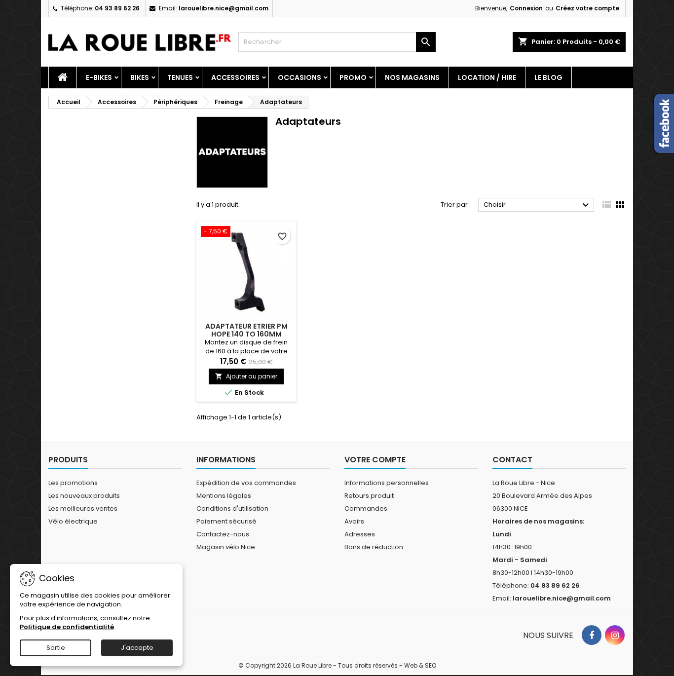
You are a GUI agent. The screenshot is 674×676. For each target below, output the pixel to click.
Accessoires (235, 77)
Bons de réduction (373, 547)
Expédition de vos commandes (246, 483)
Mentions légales (223, 495)
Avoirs (354, 521)
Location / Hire (487, 77)
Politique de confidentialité (67, 627)
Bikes (139, 77)
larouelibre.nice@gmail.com (223, 8)
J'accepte (137, 647)
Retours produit (369, 495)
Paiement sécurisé (226, 521)
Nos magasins (412, 77)
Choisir (538, 205)
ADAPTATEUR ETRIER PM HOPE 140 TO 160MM (246, 330)
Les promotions (73, 483)
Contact (512, 459)
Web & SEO (420, 665)
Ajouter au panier (246, 376)
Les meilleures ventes (82, 508)
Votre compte (375, 459)
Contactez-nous (222, 534)
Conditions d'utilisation (232, 508)
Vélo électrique (73, 521)
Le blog (548, 77)
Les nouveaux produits (84, 495)
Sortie (55, 647)
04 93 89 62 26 (117, 8)
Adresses (359, 534)
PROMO (353, 77)
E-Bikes (99, 77)
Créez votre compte (587, 8)
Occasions (299, 77)
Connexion (526, 8)
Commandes (365, 508)
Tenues (180, 77)
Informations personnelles (386, 483)
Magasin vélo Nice (225, 547)
